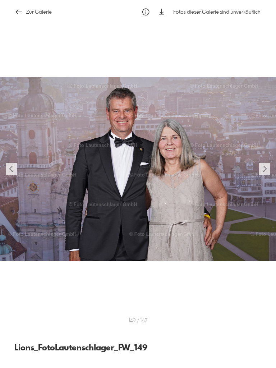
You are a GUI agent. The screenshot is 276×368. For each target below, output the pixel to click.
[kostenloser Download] (161, 12)
